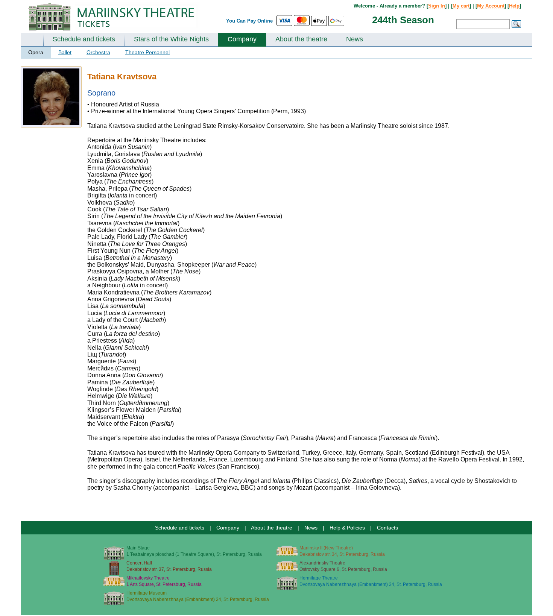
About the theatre (301, 39)
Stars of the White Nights (171, 39)
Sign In (436, 6)
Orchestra (98, 52)
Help (514, 6)
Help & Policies (347, 528)
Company (242, 39)
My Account (490, 6)
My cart (461, 6)
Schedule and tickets (84, 39)
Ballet (64, 52)
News (354, 39)
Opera (35, 52)
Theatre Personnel (147, 52)
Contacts (387, 528)
